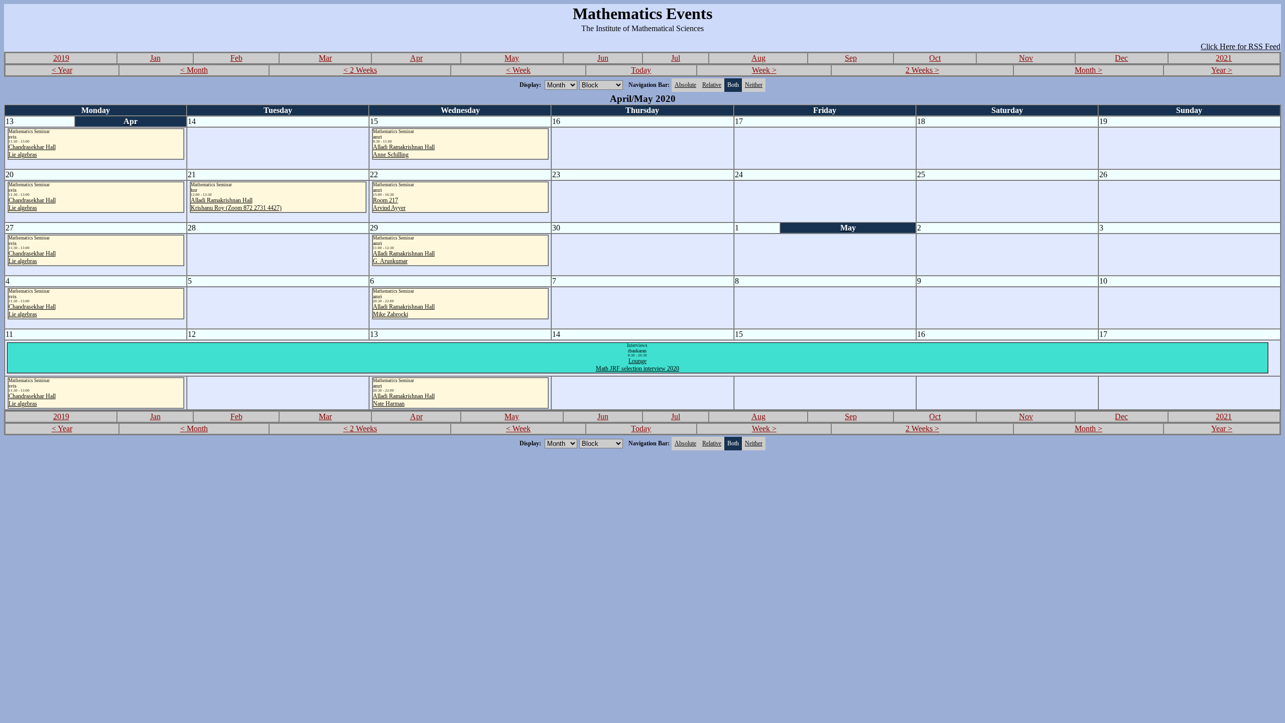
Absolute (685, 84)
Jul (675, 58)
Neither (753, 84)
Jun (602, 58)
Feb (236, 58)
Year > (1221, 70)
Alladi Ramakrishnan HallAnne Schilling (404, 151)
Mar (325, 58)
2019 (61, 58)
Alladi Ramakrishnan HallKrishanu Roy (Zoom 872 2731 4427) (236, 204)
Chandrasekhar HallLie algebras (32, 151)
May (511, 58)
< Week (518, 70)
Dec (1121, 58)
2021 (1224, 58)
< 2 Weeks (360, 70)
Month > (1088, 70)
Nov (1026, 58)
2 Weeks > (922, 70)
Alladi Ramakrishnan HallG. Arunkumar (404, 257)
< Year (62, 70)
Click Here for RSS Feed (1240, 46)
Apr (416, 58)
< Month (194, 70)
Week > (764, 70)
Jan (155, 58)
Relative (711, 84)
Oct (935, 58)
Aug (758, 58)
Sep (851, 58)
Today (641, 70)
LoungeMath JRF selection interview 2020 (637, 364)
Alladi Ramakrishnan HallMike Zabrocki (404, 310)
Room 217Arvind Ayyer (389, 204)
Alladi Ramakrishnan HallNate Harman (404, 400)
